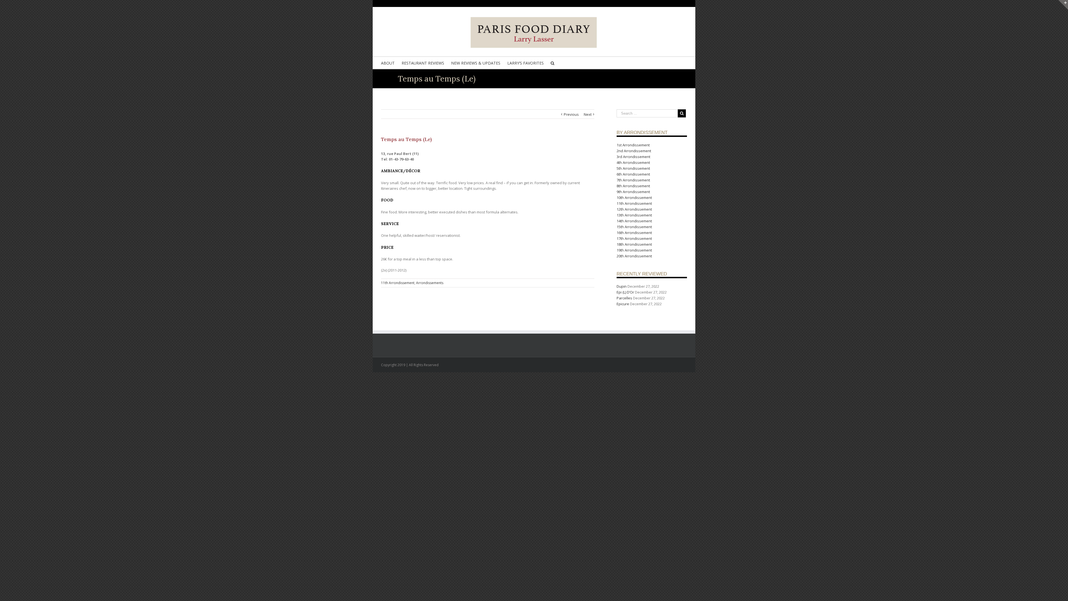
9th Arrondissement (633, 191)
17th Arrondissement (634, 238)
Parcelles (624, 297)
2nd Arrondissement (634, 150)
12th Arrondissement (634, 209)
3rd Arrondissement (633, 156)
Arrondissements (429, 282)
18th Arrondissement (634, 244)
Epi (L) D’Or (625, 292)
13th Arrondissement (634, 215)
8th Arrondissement (633, 185)
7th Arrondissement (633, 180)
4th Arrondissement (633, 162)
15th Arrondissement (634, 226)
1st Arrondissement (633, 144)
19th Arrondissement (634, 250)
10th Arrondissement (634, 197)
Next (588, 114)
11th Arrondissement (397, 282)
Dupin (622, 286)
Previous (571, 114)
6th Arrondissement (633, 174)
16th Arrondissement (634, 232)
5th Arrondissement (633, 168)
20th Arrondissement (634, 255)
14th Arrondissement (634, 220)
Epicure (623, 303)
